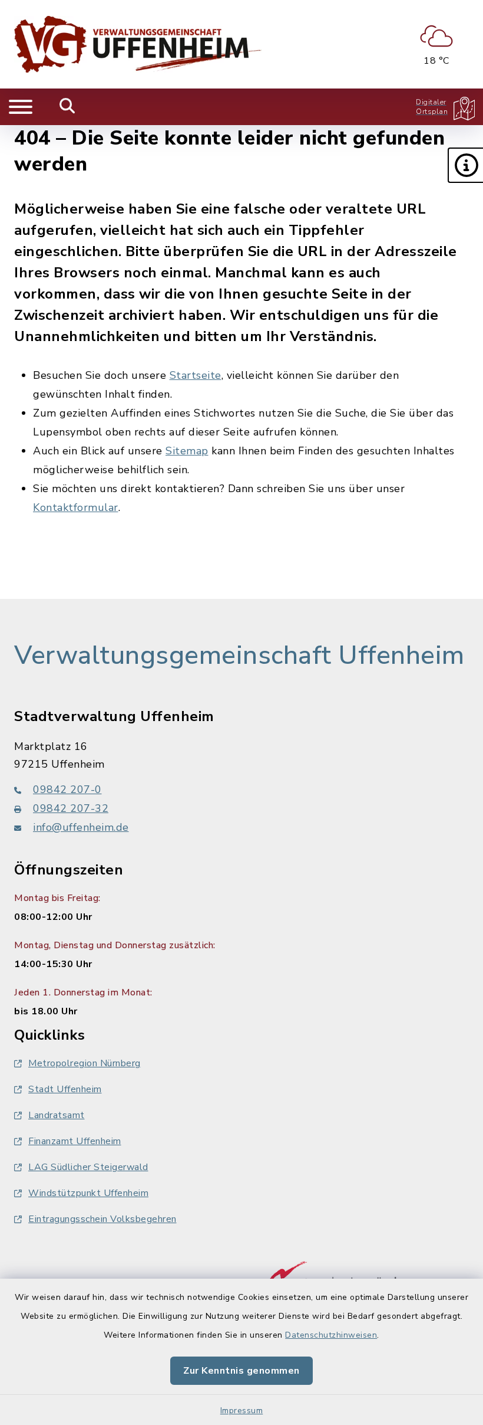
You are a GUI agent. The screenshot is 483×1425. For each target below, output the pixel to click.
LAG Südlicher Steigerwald (88, 1167)
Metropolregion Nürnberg (84, 1063)
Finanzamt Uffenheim (74, 1141)
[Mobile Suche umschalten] (67, 107)
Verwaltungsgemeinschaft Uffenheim (239, 655)
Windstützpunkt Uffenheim (88, 1193)
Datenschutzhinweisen (331, 1335)
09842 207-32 (70, 808)
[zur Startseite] (138, 44)
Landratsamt (56, 1115)
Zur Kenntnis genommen (241, 1370)
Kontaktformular (75, 507)
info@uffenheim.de (81, 827)
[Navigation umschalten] (20, 107)
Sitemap (187, 451)
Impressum (241, 1410)
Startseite (195, 375)
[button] (465, 165)
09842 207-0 (67, 789)
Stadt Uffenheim (65, 1089)
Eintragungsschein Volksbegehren (102, 1219)
